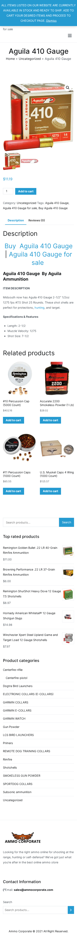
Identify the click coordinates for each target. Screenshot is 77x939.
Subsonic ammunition (17, 792)
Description (16, 220)
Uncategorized (30, 59)
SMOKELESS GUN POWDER (21, 775)
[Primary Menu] (70, 35)
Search (66, 522)
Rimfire (7, 759)
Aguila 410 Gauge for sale (20, 208)
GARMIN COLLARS (15, 702)
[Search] (71, 910)
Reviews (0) (36, 220)
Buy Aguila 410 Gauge (53, 208)
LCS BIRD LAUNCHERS (18, 735)
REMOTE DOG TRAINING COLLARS (26, 751)
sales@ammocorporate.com (33, 889)
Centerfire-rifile (13, 669)
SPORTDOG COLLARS (17, 784)
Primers (8, 743)
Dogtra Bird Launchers (18, 686)
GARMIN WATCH (14, 718)
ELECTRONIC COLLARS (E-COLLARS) (28, 694)
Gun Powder (11, 726)
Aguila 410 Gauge (57, 203)
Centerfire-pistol (16, 678)
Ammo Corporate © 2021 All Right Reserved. (38, 931)
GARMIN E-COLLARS (17, 710)
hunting (39, 307)
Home (10, 59)
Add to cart (26, 191)
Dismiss (51, 20)
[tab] (16, 220)
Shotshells (10, 767)
